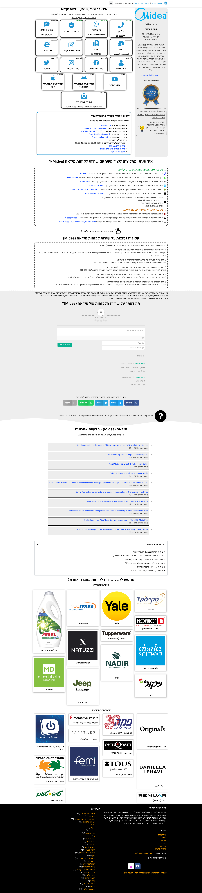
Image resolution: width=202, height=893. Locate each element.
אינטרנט (92, 816)
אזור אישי (121, 68)
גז (94, 836)
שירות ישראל (156, 3)
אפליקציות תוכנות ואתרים (85, 819)
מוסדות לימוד (90, 847)
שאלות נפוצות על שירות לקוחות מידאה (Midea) (144, 559)
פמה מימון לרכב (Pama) (121, 733)
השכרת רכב (90, 838)
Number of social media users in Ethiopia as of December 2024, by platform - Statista (112, 445)
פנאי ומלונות (90, 875)
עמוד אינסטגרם (71, 68)
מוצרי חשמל (90, 850)
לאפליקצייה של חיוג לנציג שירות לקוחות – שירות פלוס (145, 872)
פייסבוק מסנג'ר (71, 31)
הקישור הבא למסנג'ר (97, 185)
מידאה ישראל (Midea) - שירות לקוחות (148, 552)
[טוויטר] (47, 63)
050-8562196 (90, 128)
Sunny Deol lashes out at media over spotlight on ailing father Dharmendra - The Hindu (112, 492)
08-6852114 (85, 173)
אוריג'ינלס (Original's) (156, 746)
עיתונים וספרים (89, 866)
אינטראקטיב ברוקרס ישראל (85, 722)
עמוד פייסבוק (96, 68)
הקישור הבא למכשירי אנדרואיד (84, 189)
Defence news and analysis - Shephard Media (129, 473)
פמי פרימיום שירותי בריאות (85, 779)
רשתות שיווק (90, 878)
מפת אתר (162, 846)
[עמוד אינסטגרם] (71, 63)
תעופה (92, 886)
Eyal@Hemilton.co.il (100, 137)
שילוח (92, 880)
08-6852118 (102, 128)
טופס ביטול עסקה (118, 151)
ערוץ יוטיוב (114, 85)
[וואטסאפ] (96, 24)
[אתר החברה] (47, 44)
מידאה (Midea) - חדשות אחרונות (150, 567)
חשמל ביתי (91, 841)
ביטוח (93, 824)
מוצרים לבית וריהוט (142, 3)
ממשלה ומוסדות (89, 864)
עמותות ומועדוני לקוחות (86, 869)
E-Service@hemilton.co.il (99, 134)
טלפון (121, 31)
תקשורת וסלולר (89, 889)
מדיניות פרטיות (160, 849)
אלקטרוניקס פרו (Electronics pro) (50, 748)
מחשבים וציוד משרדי (87, 858)
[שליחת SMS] (47, 24)
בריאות (92, 830)
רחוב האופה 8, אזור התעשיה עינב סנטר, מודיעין (77, 221)
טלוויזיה (92, 844)
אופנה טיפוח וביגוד (88, 813)
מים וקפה (91, 861)
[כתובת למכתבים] (84, 96)
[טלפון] (121, 25)
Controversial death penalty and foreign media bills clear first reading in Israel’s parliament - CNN (108, 510)
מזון (93, 855)
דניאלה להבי (160, 786)
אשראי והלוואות (89, 822)
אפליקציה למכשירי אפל (53, 85)
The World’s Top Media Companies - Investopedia (127, 454)
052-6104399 (72, 177)
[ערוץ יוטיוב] (115, 79)
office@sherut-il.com (143, 853)
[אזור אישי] (121, 63)
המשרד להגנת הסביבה (54, 781)
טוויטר (46, 68)
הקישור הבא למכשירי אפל (94, 193)
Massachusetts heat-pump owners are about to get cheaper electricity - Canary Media (112, 529)
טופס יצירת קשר (71, 50)
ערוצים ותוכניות (89, 872)
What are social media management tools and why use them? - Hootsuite (117, 501)
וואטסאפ (96, 30)
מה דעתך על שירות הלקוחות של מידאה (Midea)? (144, 563)
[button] (111, 3)
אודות (164, 837)
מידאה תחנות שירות (117, 146)
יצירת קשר (162, 840)
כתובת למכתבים (84, 102)
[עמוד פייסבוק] (96, 63)
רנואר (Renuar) (159, 800)
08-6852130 (106, 125)
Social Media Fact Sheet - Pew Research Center (128, 464)
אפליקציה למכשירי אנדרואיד (84, 85)
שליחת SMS (46, 30)
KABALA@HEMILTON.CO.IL (92, 131)
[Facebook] (138, 866)
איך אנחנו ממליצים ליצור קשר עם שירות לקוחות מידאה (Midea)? (137, 555)
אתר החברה (46, 50)
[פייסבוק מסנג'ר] (71, 25)
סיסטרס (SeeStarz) (89, 739)
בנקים (93, 827)
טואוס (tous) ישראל (123, 774)
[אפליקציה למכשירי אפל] (53, 78)
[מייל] (121, 43)
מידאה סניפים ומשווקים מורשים (112, 148)
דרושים (163, 843)
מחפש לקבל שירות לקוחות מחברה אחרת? (146, 570)
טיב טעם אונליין (57, 800)
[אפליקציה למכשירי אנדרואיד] (84, 78)
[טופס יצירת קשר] (71, 44)
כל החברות (162, 835)
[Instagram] (131, 866)
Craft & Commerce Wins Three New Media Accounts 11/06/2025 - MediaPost (116, 520)
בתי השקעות (90, 833)
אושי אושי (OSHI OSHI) (121, 753)
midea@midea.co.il (73, 217)
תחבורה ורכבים (89, 883)
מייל (121, 49)
